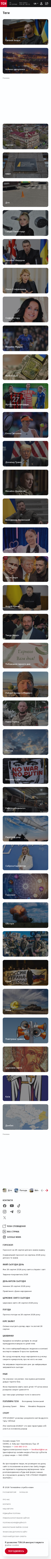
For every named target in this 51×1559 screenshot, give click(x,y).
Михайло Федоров (15, 260)
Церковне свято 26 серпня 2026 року (20, 1303)
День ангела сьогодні (14, 1281)
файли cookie (12, 1545)
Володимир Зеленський (17, 520)
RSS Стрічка (13, 1231)
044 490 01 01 (20, 1447)
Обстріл (9, 923)
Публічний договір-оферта (14, 1536)
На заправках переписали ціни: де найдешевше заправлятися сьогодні (25, 1365)
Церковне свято (13, 1068)
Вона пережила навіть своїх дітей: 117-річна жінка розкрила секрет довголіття (25, 1388)
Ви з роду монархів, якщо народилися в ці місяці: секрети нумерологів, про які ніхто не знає (25, 1357)
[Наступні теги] (46, 1190)
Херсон (9, 145)
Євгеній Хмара (12, 40)
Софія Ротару (12, 318)
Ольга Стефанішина (15, 289)
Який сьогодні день (13, 1264)
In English (23, 1492)
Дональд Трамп (13, 462)
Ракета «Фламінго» (15, 808)
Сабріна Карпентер (15, 866)
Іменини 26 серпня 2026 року (16, 1286)
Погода (9, 750)
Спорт (6, 1413)
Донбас (9, 1125)
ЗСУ (7, 952)
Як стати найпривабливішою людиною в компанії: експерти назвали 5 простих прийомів (25, 1350)
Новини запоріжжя (15, 69)
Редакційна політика (11, 1513)
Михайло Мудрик (14, 347)
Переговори (11, 577)
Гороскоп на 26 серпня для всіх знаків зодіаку (24, 1250)
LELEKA (9, 549)
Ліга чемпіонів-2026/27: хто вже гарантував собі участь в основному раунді (24, 1427)
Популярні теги (11, 1401)
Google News (14, 1237)
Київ (7, 1097)
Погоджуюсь (16, 1551)
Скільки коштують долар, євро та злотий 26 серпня (22, 1327)
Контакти (8, 1200)
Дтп (7, 202)
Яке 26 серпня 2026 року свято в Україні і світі (24, 1269)
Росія (8, 981)
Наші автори (8, 1509)
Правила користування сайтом (16, 1518)
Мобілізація (11, 376)
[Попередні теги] (42, 1190)
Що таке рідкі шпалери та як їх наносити (21, 1395)
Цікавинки (8, 1336)
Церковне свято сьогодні (16, 1298)
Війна (8, 1010)
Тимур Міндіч (12, 635)
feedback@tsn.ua (39, 1449)
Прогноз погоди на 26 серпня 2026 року (21, 1314)
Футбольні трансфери (17, 404)
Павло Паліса (12, 722)
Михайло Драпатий (15, 491)
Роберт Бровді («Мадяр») (18, 693)
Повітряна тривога (15, 1039)
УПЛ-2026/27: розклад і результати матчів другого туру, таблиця (25, 1419)
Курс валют (9, 1321)
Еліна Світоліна (13, 433)
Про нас (6, 1499)
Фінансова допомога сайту (15, 1532)
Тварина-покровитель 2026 (15, 1274)
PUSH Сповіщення (16, 1226)
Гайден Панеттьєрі (15, 231)
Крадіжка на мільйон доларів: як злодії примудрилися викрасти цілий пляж (20, 1342)
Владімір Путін (12, 779)
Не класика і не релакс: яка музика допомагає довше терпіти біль (24, 1380)
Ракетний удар (13, 837)
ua (35, 3)
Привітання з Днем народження (17, 1291)
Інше (5, 1374)
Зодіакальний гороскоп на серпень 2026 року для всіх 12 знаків (24, 1256)
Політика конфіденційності (14, 1522)
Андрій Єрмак (12, 606)
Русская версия (9, 1492)
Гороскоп (10, 895)
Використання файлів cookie (15, 1527)
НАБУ (8, 174)
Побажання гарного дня (17, 664)
